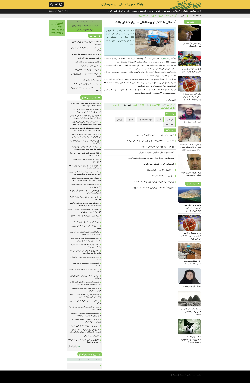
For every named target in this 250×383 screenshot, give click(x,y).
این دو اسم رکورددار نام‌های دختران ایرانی (158, 164)
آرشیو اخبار (73, 346)
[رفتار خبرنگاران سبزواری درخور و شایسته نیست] (189, 258)
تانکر (159, 119)
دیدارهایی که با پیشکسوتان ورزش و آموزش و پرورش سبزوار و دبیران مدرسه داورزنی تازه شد (86, 123)
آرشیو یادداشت (185, 375)
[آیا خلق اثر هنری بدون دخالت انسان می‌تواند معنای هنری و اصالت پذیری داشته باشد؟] (189, 141)
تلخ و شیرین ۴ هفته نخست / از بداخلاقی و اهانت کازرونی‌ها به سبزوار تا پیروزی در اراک (84, 210)
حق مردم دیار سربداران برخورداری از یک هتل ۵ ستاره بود (85, 198)
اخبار (183, 15)
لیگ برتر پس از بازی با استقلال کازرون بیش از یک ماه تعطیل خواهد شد (86, 245)
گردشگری (176, 11)
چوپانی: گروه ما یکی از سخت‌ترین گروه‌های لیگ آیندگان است (85, 141)
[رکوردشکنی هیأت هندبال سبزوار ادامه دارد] (189, 40)
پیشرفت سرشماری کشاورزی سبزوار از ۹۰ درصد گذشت (154, 181)
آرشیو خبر (197, 375)
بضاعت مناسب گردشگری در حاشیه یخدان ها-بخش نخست (191, 311)
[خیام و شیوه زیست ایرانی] (189, 119)
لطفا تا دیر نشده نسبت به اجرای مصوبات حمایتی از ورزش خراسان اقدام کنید (192, 96)
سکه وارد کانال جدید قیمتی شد (89, 66)
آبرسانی (170, 119)
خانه (199, 11)
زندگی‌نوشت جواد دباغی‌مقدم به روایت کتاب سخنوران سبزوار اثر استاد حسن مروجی (86, 239)
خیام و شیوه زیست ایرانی (192, 122)
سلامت (135, 11)
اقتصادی (185, 11)
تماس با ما (113, 11)
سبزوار (130, 119)
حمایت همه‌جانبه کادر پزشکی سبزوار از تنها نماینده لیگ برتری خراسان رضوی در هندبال (86, 148)
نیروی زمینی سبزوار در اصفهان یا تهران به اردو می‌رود (154, 134)
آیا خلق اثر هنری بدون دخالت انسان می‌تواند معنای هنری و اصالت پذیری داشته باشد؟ (190, 147)
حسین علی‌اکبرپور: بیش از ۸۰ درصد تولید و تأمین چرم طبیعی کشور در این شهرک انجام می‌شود (85, 330)
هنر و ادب (167, 11)
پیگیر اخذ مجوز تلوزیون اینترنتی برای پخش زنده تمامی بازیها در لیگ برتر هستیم (85, 233)
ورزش (150, 11)
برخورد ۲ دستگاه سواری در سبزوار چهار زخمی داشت (86, 74)
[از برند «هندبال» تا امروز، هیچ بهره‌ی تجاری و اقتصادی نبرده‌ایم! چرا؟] (189, 230)
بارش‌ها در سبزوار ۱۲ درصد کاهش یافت (87, 69)
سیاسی (193, 11)
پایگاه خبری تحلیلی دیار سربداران (122, 4)
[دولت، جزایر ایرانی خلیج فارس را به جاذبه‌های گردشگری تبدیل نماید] (189, 202)
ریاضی (119, 119)
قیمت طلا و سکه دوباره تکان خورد (88, 58)
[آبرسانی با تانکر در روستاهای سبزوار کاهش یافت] (154, 54)
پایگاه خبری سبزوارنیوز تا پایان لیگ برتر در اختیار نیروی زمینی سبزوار (85, 154)
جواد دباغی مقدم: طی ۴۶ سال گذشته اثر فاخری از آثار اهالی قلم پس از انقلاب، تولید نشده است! (85, 295)
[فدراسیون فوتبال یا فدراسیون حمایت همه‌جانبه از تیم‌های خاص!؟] (189, 334)
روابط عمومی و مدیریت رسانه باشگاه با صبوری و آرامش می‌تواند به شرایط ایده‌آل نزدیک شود (85, 173)
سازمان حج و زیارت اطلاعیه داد (162, 175)
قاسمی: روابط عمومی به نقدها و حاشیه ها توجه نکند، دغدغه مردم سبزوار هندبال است (85, 283)
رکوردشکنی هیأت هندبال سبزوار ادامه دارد (192, 45)
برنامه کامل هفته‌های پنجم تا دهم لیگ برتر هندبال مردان (87, 160)
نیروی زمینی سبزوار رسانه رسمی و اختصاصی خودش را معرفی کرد (86, 289)
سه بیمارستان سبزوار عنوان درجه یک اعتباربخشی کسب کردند (151, 158)
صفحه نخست (195, 15)
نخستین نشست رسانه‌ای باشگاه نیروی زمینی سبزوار (86, 227)
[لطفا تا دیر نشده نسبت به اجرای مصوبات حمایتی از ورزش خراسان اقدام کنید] (189, 91)
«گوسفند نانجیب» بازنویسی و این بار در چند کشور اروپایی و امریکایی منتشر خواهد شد (86, 314)
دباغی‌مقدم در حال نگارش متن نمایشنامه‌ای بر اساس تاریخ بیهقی (85, 185)
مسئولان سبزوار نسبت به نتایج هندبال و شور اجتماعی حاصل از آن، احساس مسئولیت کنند (86, 179)
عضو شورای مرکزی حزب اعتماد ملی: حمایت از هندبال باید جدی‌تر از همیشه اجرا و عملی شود (85, 116)
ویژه (128, 11)
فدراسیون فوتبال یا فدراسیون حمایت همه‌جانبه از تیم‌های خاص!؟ (191, 339)
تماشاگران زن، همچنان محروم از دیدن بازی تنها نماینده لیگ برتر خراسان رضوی (85, 252)
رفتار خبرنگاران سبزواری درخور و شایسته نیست (192, 262)
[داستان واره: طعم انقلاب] (189, 283)
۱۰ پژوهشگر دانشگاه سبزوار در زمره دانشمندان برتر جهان (153, 187)
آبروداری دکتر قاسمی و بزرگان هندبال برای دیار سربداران (85, 277)
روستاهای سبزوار (145, 119)
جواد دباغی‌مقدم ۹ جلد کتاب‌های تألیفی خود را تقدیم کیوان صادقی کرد (85, 191)
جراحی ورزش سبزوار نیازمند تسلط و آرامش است (191, 174)
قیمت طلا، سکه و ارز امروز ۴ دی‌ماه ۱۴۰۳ (86, 84)
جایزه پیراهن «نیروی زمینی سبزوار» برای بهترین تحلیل (191, 70)
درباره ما (122, 11)
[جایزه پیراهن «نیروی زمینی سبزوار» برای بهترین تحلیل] (189, 65)
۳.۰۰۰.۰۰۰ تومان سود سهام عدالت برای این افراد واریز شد (85, 89)
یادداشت (142, 11)
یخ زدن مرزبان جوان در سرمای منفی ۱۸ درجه (158, 146)
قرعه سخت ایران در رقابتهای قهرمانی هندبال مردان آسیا (86, 42)
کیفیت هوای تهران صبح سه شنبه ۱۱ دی (87, 62)
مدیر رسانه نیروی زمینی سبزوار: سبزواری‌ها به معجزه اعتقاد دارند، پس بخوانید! (86, 104)
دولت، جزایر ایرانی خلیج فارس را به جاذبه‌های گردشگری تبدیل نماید (192, 208)
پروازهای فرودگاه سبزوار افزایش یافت (160, 170)
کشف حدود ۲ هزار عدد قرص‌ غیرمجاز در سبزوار (156, 152)
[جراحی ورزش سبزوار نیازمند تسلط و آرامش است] (189, 169)
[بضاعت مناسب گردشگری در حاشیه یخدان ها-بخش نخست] (189, 306)
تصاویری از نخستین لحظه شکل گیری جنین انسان (83, 325)
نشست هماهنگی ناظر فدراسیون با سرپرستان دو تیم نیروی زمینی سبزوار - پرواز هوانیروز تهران (85, 129)
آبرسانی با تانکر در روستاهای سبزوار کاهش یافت (156, 15)
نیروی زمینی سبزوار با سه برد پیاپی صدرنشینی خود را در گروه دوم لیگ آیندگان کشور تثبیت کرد (86, 135)
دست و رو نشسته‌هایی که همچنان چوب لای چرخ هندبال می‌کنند (150, 140)
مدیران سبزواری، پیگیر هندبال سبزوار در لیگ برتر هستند (85, 270)
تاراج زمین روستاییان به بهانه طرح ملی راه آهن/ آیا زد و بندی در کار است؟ (84, 341)
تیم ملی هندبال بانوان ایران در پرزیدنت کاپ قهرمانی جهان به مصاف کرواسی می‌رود (86, 110)
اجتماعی (158, 11)
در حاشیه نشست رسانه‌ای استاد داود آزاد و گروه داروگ (85, 49)
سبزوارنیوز (164, 58)
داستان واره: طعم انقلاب (192, 286)
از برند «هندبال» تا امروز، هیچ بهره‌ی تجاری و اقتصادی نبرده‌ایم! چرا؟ (191, 236)
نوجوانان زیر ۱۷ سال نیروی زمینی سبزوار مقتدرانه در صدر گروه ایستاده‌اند (85, 166)
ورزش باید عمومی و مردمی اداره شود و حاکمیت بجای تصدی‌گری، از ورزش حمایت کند (85, 204)
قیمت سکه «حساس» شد (91, 80)
